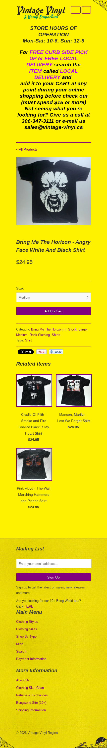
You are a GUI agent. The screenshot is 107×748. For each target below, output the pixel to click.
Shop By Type (26, 636)
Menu (76, 10)
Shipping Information (31, 710)
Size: (20, 288)
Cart (86, 10)
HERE (28, 606)
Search (21, 651)
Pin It (41, 351)
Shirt (28, 340)
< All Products (27, 149)
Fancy (56, 351)
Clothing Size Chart (30, 688)
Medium (22, 335)
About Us (23, 680)
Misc (19, 644)
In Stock (70, 329)
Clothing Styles (27, 621)
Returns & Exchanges (32, 695)
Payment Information (31, 659)
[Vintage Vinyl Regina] (41, 13)
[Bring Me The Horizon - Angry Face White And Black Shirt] (53, 191)
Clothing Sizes (26, 629)
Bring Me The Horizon (46, 329)
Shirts (56, 335)
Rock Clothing (40, 335)
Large (83, 329)
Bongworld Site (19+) (31, 703)
